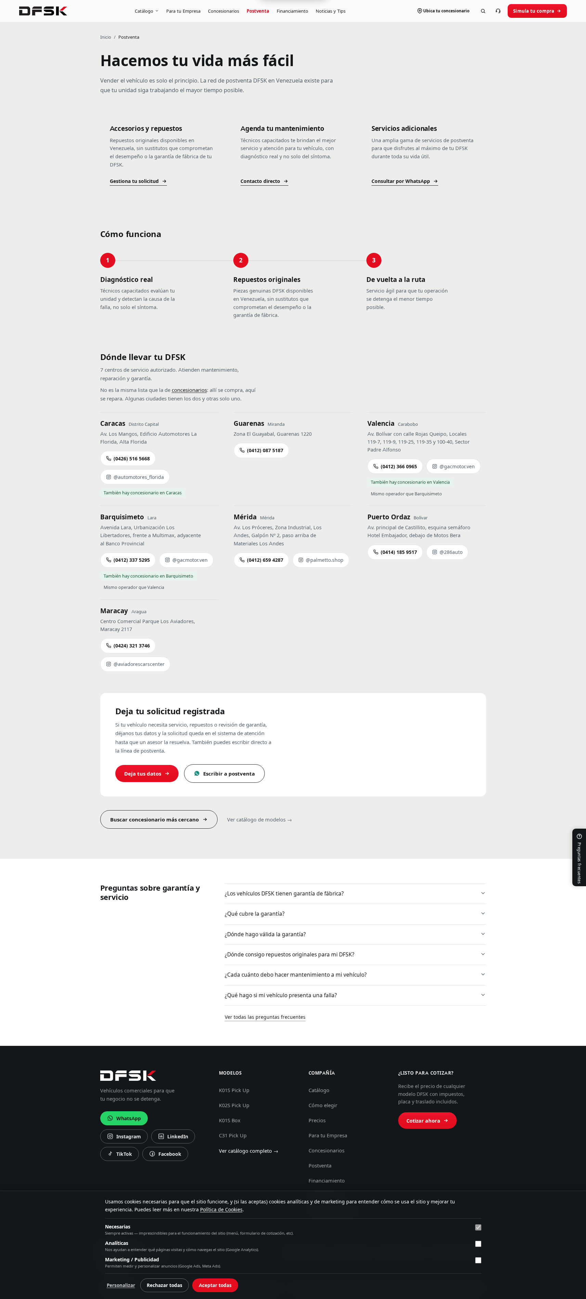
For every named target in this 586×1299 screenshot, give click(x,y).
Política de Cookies (221, 1210)
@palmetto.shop (324, 560)
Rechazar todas (164, 1285)
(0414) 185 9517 (399, 552)
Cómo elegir (323, 1105)
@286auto (451, 552)
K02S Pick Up (234, 1105)
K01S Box (229, 1120)
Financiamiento (292, 11)
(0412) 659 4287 (265, 560)
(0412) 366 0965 (399, 466)
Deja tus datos (142, 773)
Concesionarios (223, 11)
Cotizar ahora (423, 1121)
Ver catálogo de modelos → (259, 820)
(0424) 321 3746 (132, 646)
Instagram (124, 1138)
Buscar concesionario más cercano (154, 819)
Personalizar (121, 1285)
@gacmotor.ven (457, 466)
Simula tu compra (533, 11)
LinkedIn (173, 1138)
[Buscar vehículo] (483, 10)
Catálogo (144, 11)
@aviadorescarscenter (139, 664)
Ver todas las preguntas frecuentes (265, 1017)
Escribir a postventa (229, 773)
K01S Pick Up (234, 1090)
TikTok (121, 1155)
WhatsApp (128, 1118)
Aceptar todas (215, 1285)
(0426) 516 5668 (132, 459)
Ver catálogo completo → (248, 1151)
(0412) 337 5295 (132, 560)
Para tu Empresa (183, 11)
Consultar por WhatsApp (401, 181)
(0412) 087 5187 (265, 450)
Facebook (165, 1155)
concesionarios (189, 390)
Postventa (258, 11)
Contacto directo (260, 181)
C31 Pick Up (233, 1136)
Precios (317, 1120)
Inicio (105, 37)
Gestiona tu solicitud (134, 181)
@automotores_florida (139, 477)
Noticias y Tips (331, 11)
